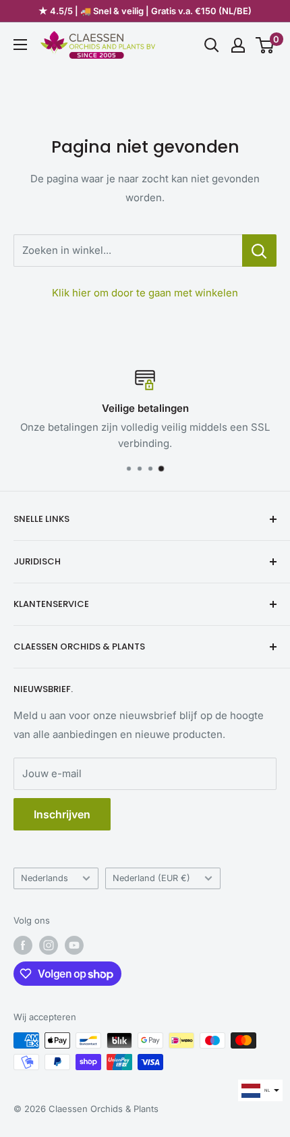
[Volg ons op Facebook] (22, 945)
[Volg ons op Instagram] (48, 945)
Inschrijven (62, 814)
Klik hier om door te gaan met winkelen (145, 292)
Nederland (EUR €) (151, 878)
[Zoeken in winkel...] (259, 250)
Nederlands (44, 878)
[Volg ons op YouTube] (74, 945)
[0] (265, 45)
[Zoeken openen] (211, 45)
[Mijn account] (238, 45)
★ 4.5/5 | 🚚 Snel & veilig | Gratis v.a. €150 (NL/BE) (145, 10)
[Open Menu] (20, 44)
